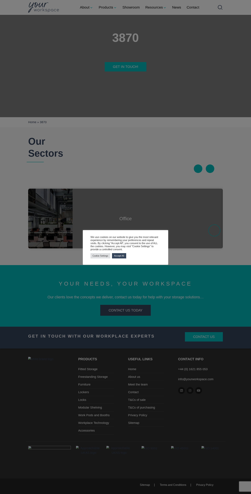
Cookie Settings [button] (100, 256)
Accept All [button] (119, 256)
